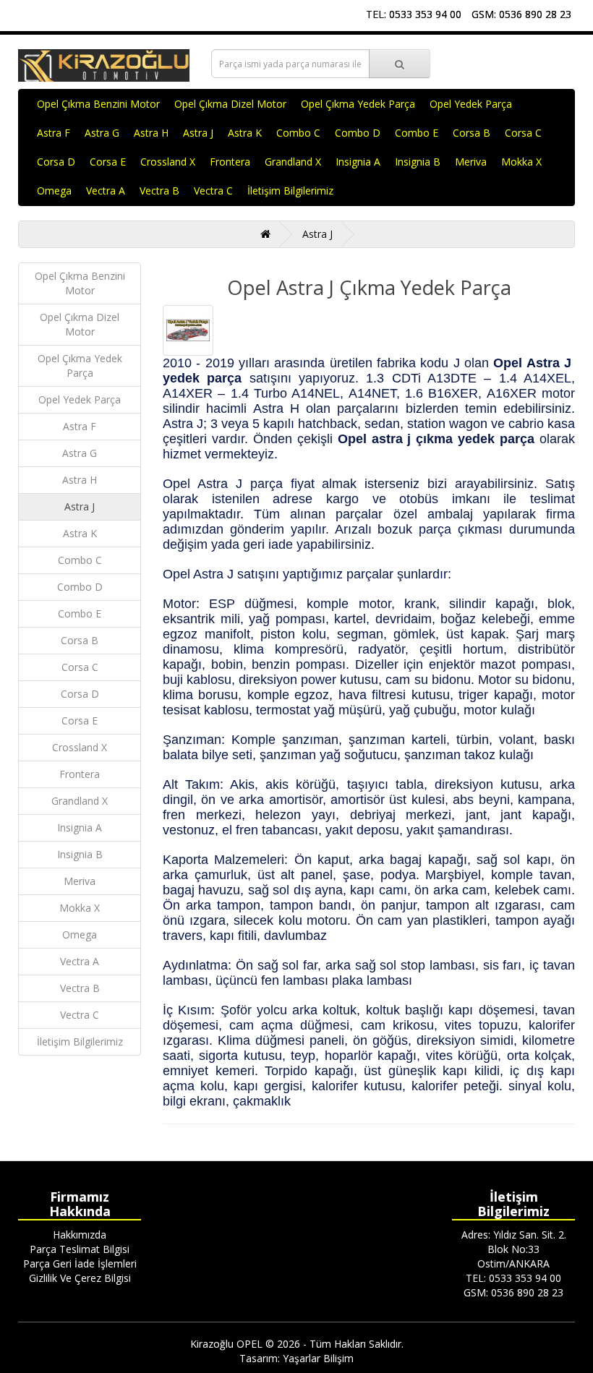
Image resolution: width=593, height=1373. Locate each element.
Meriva (471, 161)
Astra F (53, 133)
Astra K (245, 133)
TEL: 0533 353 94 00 (413, 14)
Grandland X (293, 161)
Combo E (416, 133)
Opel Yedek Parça (471, 104)
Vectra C (213, 190)
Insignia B (417, 161)
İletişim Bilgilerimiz (290, 190)
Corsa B (471, 133)
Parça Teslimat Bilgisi (79, 1249)
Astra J (198, 133)
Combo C (298, 133)
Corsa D (56, 161)
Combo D (357, 133)
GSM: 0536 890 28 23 (521, 14)
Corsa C (523, 133)
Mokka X (521, 161)
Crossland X (167, 161)
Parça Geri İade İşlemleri (80, 1263)
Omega (54, 190)
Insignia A (358, 161)
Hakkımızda (79, 1234)
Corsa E (108, 161)
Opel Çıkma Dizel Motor (230, 104)
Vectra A (105, 190)
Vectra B (159, 190)
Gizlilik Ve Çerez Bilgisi (80, 1278)
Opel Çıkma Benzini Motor (98, 104)
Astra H (151, 133)
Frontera (230, 161)
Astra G (102, 133)
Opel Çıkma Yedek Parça (358, 104)
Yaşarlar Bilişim (318, 1358)
